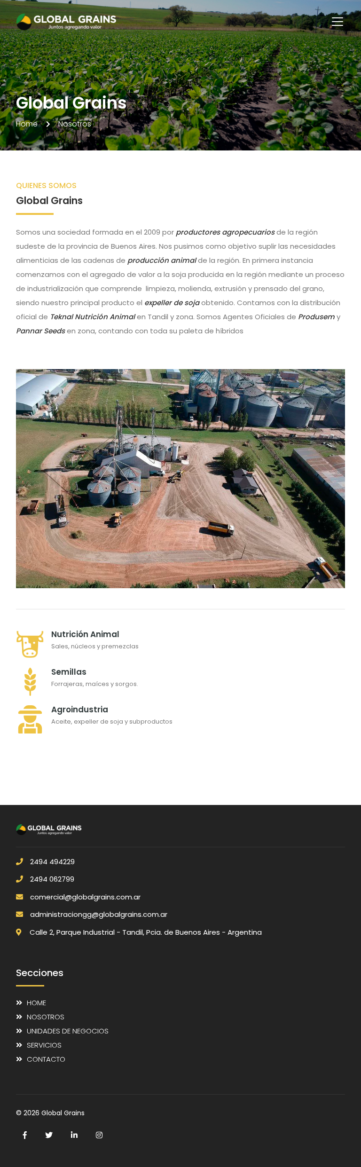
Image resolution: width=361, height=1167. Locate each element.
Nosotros (45, 1017)
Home (36, 1003)
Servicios (44, 1045)
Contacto (46, 1059)
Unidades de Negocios (68, 1031)
